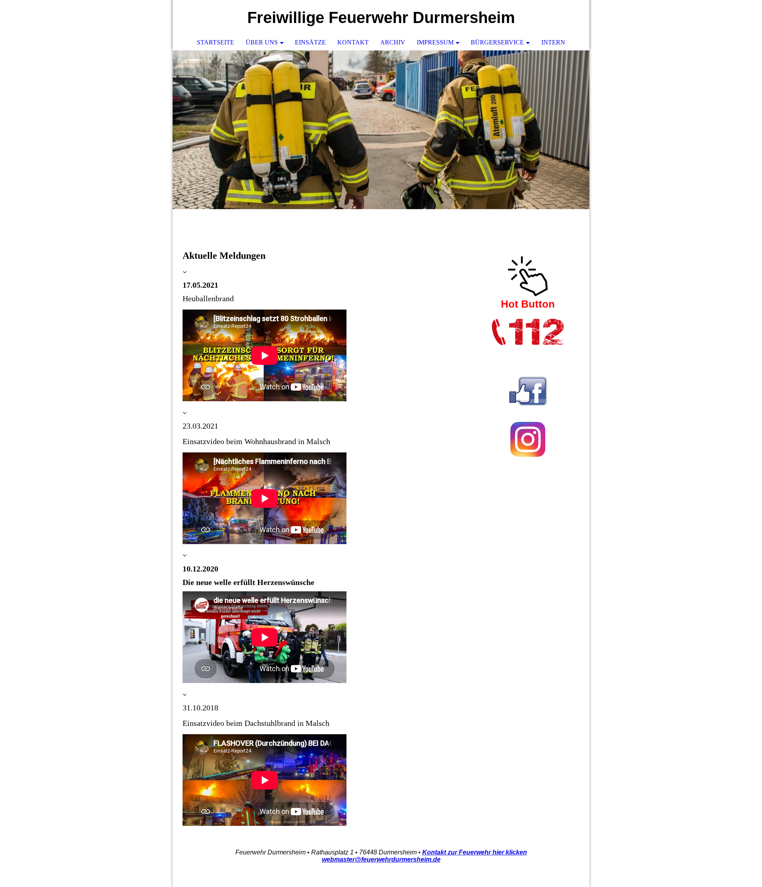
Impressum (435, 42)
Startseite (215, 42)
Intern (553, 42)
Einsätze (310, 42)
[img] (381, 129)
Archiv (392, 42)
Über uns (262, 42)
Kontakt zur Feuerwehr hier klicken (474, 852)
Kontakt (353, 42)
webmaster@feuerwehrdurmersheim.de (381, 859)
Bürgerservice (497, 42)
